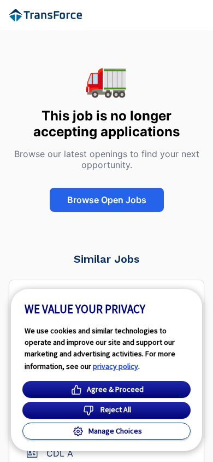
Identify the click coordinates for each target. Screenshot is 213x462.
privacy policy (115, 366)
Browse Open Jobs (106, 199)
